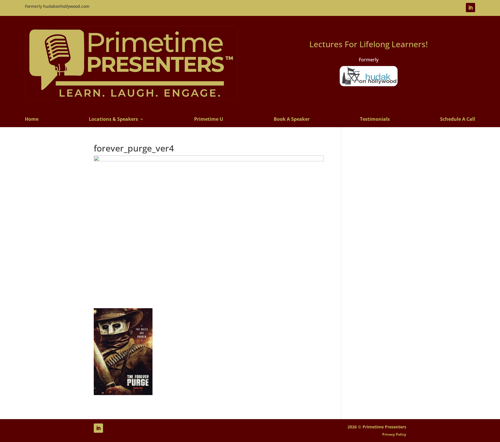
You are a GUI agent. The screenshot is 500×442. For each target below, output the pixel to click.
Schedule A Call (457, 119)
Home (31, 119)
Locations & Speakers (113, 119)
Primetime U (208, 119)
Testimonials (375, 119)
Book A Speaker (292, 119)
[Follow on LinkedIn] (470, 7)
